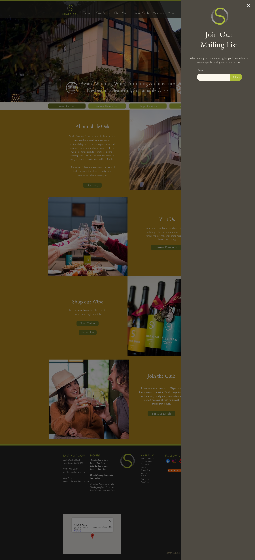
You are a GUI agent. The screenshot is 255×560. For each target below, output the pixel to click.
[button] (248, 5)
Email (200, 70)
